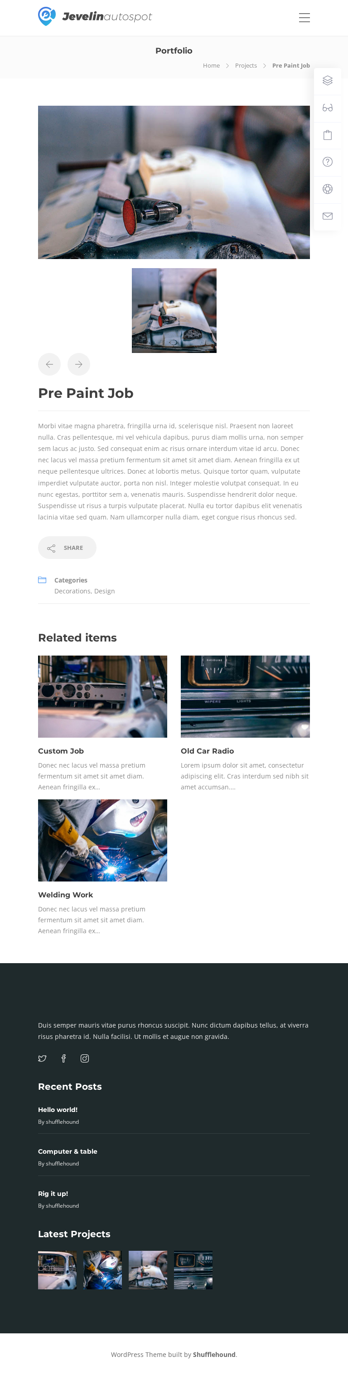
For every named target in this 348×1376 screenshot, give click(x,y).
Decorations (72, 591)
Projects (246, 65)
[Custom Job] (57, 1270)
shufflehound (62, 1122)
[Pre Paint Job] (148, 1270)
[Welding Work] (102, 1270)
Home (211, 65)
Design (104, 591)
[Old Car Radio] (193, 1270)
